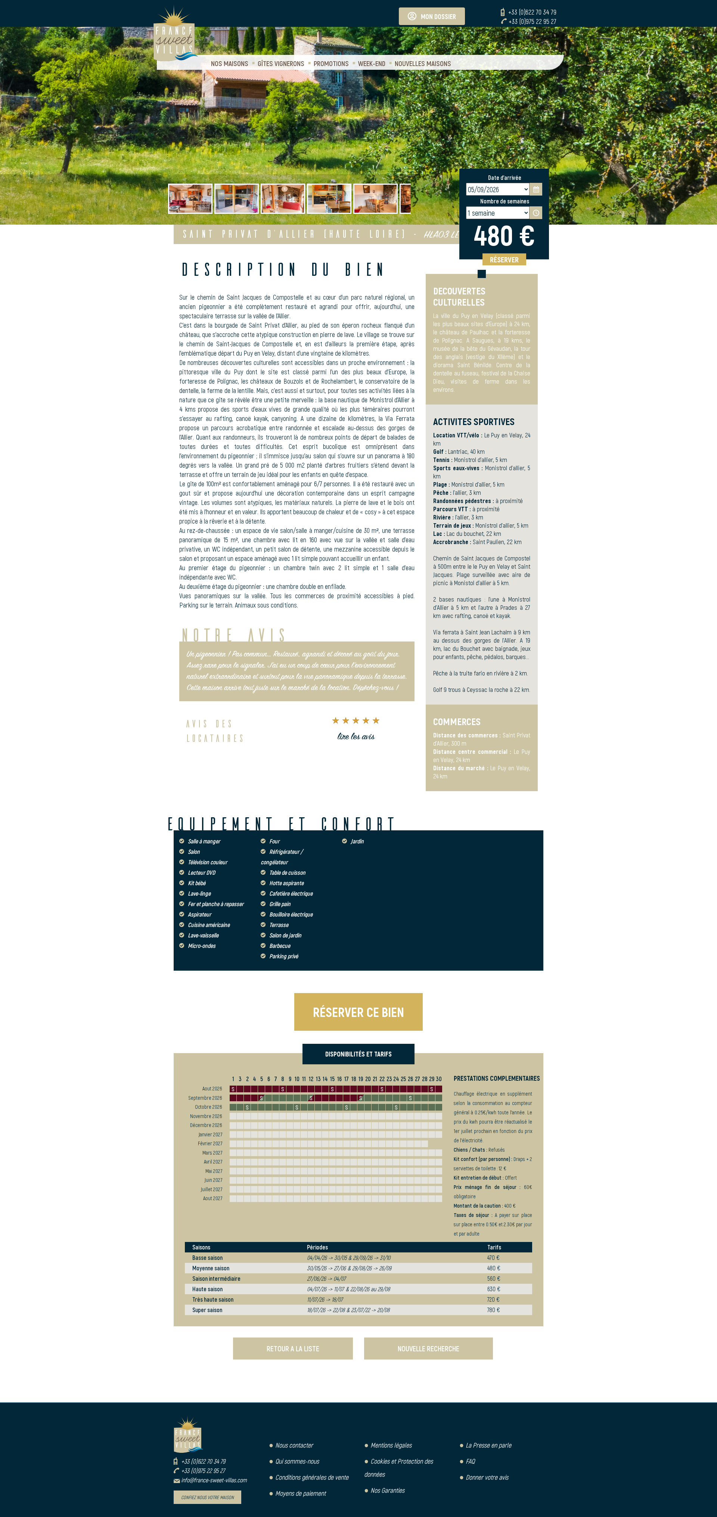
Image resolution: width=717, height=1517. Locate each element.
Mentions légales (391, 1445)
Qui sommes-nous (297, 1461)
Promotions (331, 63)
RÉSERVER (504, 259)
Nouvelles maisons (423, 63)
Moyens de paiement (300, 1493)
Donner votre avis (487, 1477)
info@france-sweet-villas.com (214, 1479)
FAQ (470, 1461)
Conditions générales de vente (311, 1477)
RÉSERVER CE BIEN (358, 1012)
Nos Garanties (387, 1490)
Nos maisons (229, 63)
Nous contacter (294, 1445)
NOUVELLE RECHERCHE (428, 1348)
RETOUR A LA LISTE (293, 1348)
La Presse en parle (488, 1445)
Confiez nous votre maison (207, 1497)
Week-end (371, 63)
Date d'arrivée (504, 177)
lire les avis (356, 737)
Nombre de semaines (504, 201)
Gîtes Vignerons (281, 63)
